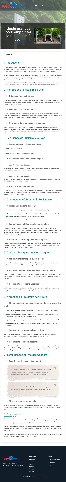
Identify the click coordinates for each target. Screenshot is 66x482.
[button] (36, 5)
